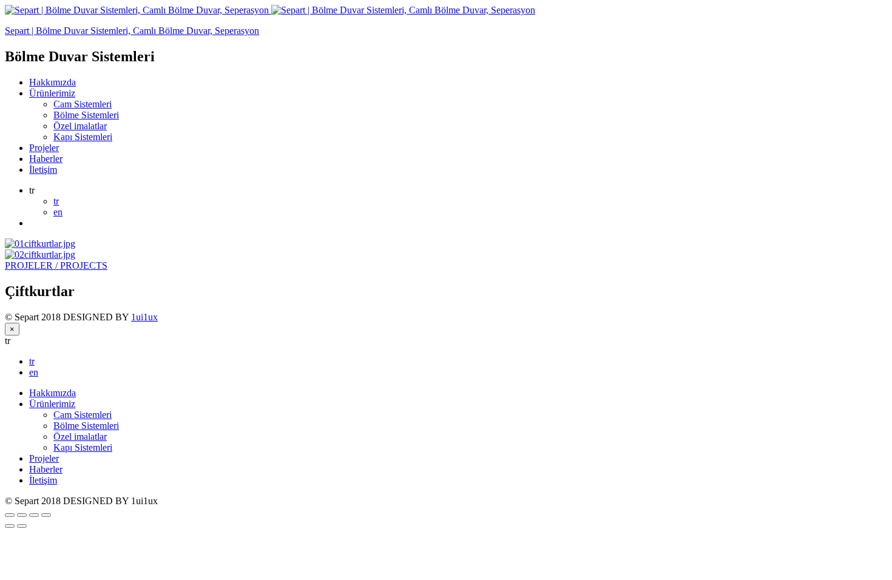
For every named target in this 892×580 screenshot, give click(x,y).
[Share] (22, 515)
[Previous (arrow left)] (10, 526)
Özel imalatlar (80, 126)
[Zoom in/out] (46, 515)
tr (56, 201)
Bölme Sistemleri (86, 115)
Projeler (44, 148)
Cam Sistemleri (82, 104)
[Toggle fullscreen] (34, 515)
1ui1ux (144, 317)
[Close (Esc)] (10, 515)
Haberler (46, 158)
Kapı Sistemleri (82, 137)
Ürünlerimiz (52, 93)
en (58, 212)
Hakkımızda (52, 82)
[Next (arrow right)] (22, 526)
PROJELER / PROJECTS (56, 265)
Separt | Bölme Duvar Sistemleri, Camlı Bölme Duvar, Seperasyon (132, 30)
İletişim (43, 169)
